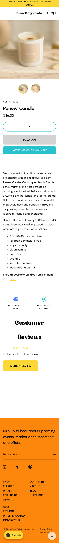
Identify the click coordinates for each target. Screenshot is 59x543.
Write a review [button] (20, 365)
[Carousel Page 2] (36, 89)
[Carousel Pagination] (29, 89)
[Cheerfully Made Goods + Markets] (29, 13)
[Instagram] (4, 467)
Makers (8, 490)
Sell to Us (10, 495)
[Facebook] (17, 467)
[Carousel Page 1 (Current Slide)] (23, 89)
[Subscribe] (54, 455)
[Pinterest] (30, 467)
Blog (33, 490)
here (13, 279)
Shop (6, 481)
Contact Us (11, 520)
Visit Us (35, 486)
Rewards (9, 499)
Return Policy (46, 532)
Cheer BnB (37, 495)
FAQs (6, 506)
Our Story (37, 481)
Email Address (9, 451)
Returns (9, 511)
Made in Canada (15, 515)
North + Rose (10, 102)
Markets (9, 486)
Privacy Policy (46, 529)
